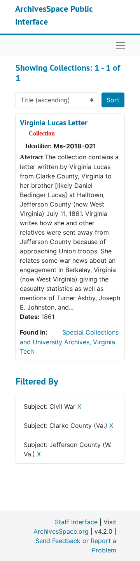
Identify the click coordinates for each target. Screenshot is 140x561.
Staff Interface (76, 522)
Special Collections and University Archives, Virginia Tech (69, 341)
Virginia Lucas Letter (54, 123)
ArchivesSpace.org (61, 531)
